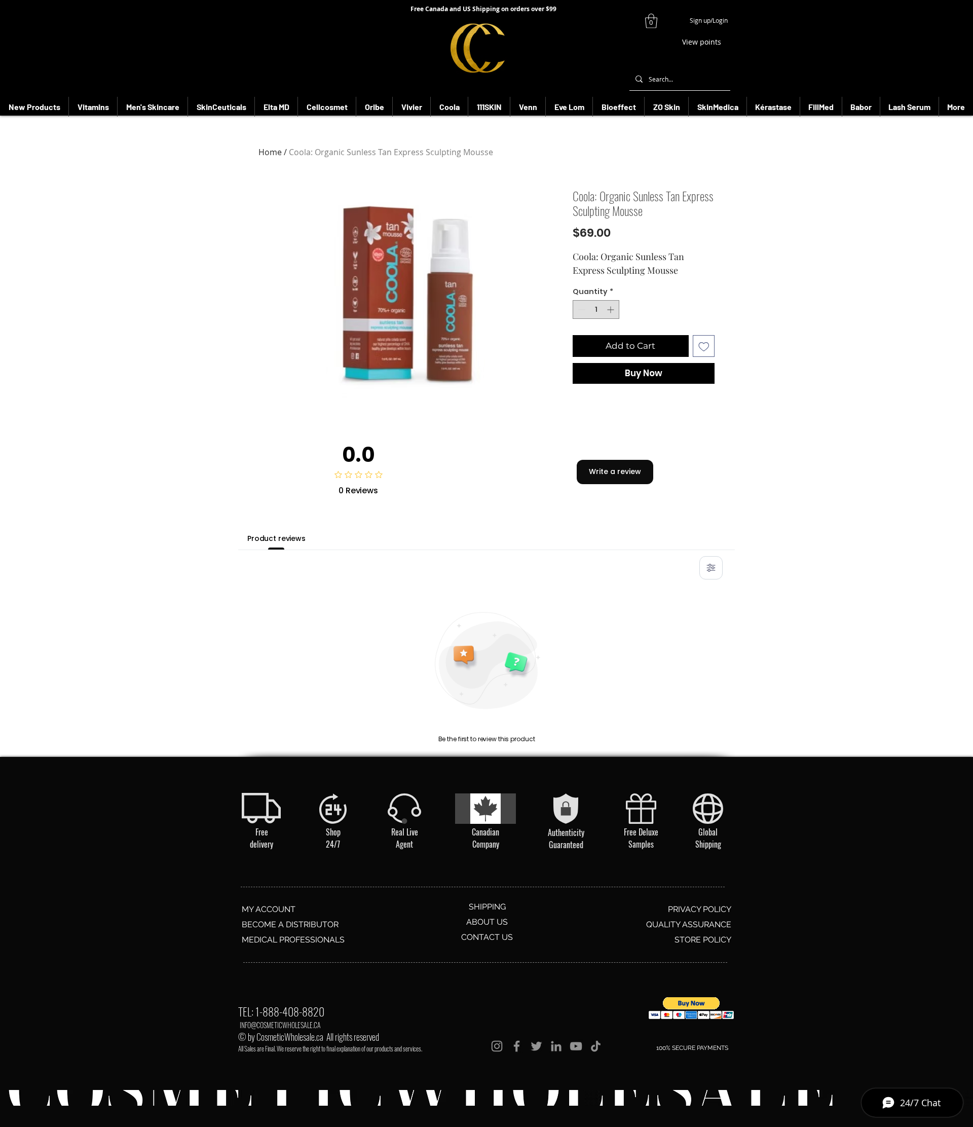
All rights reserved (352, 1036)
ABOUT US (487, 922)
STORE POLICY (703, 939)
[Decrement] (580, 309)
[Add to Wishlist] (704, 346)
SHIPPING (487, 907)
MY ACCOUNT (268, 909)
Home (270, 152)
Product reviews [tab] (276, 538)
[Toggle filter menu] (711, 567)
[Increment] (611, 309)
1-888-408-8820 (289, 1011)
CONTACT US (487, 937)
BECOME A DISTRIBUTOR (290, 924)
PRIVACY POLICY (699, 909)
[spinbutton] (596, 309)
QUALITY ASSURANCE (688, 924)
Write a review (615, 471)
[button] (651, 21)
